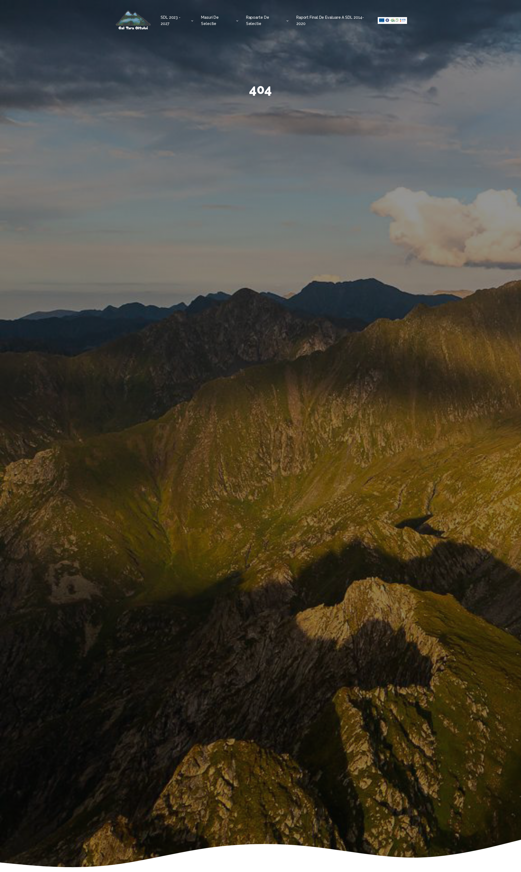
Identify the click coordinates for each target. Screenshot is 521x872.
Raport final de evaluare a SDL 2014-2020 (330, 20)
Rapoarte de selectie (257, 20)
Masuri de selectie (210, 20)
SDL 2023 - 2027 (170, 20)
